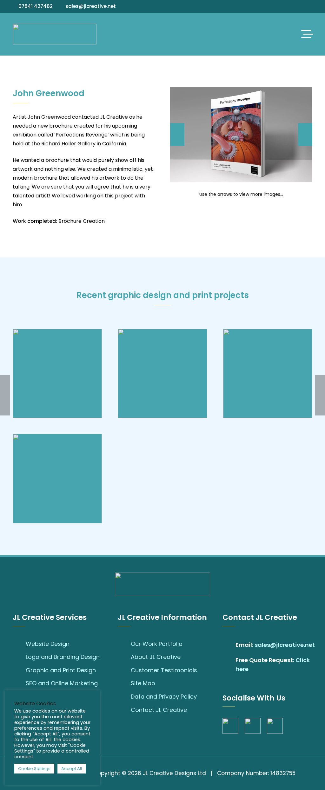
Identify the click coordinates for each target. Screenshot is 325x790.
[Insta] (253, 726)
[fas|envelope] (228, 645)
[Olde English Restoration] (57, 478)
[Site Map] (124, 683)
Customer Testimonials (164, 670)
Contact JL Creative (159, 710)
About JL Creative (156, 657)
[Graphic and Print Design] (19, 670)
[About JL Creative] (124, 657)
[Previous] (177, 134)
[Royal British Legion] (267, 373)
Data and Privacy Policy (164, 696)
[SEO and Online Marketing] (19, 683)
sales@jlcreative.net (285, 645)
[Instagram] (302, 6)
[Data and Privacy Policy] (124, 697)
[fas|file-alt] (228, 664)
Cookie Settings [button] (34, 769)
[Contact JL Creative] (124, 710)
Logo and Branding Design (63, 657)
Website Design (48, 644)
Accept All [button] (71, 769)
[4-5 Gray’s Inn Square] (57, 373)
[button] (307, 34)
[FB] (230, 726)
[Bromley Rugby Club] (162, 373)
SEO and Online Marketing (62, 683)
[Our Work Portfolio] (124, 644)
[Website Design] (19, 644)
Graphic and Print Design (61, 670)
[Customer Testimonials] (124, 670)
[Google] (310, 6)
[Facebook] (293, 6)
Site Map (143, 683)
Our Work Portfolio (156, 644)
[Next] (305, 134)
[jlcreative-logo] (54, 34)
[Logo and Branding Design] (19, 657)
